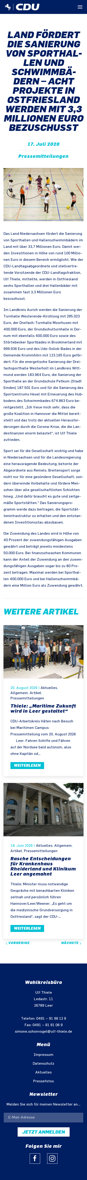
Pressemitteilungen (43, 156)
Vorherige (18, 943)
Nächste (70, 943)
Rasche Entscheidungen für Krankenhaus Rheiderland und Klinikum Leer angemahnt (43, 866)
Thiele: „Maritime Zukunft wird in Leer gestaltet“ (43, 708)
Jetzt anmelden (43, 1132)
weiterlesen (27, 765)
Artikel (35, 693)
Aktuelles (49, 688)
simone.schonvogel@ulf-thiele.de (43, 1031)
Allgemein (19, 693)
